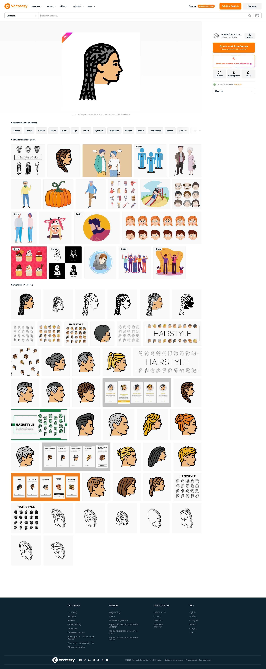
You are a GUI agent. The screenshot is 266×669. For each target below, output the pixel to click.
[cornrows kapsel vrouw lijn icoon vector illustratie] (90, 304)
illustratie (114, 130)
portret (128, 130)
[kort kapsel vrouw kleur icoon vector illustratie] (25, 457)
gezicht (183, 130)
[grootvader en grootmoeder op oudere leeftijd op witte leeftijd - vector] (185, 160)
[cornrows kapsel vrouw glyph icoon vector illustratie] (186, 304)
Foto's (50, 6)
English (192, 612)
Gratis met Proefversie (234, 48)
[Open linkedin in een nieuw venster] (89, 660)
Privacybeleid (191, 660)
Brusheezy (72, 612)
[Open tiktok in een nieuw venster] (98, 660)
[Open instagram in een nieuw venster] (85, 660)
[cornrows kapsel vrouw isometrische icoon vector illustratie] (58, 304)
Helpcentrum (160, 612)
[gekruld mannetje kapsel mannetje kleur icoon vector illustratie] (86, 392)
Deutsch (192, 624)
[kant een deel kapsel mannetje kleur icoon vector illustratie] (96, 487)
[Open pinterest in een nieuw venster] (94, 660)
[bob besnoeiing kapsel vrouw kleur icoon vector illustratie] (127, 487)
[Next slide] (197, 130)
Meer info (219, 91)
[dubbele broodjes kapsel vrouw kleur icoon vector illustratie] (185, 424)
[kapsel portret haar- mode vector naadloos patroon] (25, 362)
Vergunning (114, 612)
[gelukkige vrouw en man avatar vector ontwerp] (169, 262)
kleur (64, 130)
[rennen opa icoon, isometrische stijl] (91, 194)
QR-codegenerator (76, 647)
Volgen (250, 37)
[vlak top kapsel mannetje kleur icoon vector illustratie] (25, 392)
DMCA (112, 616)
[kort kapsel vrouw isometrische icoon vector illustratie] (90, 518)
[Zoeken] (249, 15)
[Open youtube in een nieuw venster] (107, 660)
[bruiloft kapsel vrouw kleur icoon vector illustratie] (152, 424)
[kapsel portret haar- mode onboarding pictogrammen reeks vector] (136, 392)
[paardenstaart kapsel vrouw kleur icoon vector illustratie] (157, 487)
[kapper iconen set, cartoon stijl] (123, 194)
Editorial (77, 6)
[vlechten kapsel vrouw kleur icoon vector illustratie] (116, 362)
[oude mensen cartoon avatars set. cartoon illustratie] (186, 194)
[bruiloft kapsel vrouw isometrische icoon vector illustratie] (122, 518)
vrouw (29, 130)
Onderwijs (72, 628)
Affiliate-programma (118, 620)
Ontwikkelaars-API (76, 632)
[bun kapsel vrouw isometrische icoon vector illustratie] (58, 550)
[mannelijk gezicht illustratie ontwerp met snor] (97, 228)
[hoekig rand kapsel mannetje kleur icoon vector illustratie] (187, 457)
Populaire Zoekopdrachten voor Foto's (123, 632)
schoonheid (155, 130)
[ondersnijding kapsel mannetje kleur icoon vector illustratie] (86, 362)
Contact (157, 616)
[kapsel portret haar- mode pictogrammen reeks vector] (50, 334)
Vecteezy (72, 616)
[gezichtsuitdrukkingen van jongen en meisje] (161, 228)
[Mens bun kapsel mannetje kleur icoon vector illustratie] (127, 457)
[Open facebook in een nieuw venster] (80, 660)
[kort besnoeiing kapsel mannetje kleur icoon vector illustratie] (118, 424)
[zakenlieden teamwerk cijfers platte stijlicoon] (150, 160)
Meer (90, 6)
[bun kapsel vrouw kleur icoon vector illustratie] (56, 362)
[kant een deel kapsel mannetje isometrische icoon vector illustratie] (26, 550)
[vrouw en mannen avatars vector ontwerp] (135, 262)
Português (193, 620)
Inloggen (252, 6)
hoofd (170, 130)
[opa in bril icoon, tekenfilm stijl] (26, 194)
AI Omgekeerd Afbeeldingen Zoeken (81, 637)
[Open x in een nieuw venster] (103, 660)
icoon (53, 130)
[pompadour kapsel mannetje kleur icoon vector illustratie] (85, 424)
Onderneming (74, 624)
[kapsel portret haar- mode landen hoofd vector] (39, 424)
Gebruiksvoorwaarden (174, 660)
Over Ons (158, 620)
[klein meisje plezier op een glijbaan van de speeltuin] (155, 194)
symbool (99, 130)
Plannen (192, 6)
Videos (63, 6)
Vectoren (36, 6)
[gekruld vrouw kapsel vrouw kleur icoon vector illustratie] (157, 457)
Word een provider (158, 625)
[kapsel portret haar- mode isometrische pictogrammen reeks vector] (23, 334)
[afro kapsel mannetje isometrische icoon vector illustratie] (155, 518)
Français (192, 628)
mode (141, 130)
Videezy (71, 620)
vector (41, 130)
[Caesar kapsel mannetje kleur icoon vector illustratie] (56, 392)
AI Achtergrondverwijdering (81, 643)
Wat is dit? (238, 84)
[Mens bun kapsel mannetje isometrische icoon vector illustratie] (58, 518)
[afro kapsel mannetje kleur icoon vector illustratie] (102, 334)
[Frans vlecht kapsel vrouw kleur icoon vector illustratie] (63, 160)
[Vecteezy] (15, 6)
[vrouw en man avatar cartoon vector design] (24, 228)
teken (86, 130)
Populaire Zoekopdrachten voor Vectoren (123, 625)
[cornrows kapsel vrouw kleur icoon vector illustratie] (26, 304)
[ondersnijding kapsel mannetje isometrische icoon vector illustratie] (186, 518)
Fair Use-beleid (205, 660)
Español (192, 616)
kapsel (16, 130)
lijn (75, 130)
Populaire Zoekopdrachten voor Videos (123, 638)
